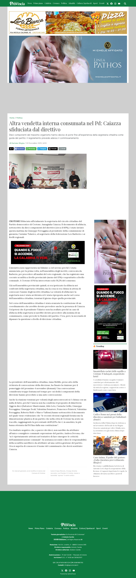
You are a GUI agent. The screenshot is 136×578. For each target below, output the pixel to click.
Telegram (43, 148)
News (30, 3)
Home (12, 118)
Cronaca (56, 3)
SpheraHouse (72, 574)
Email (63, 148)
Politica (64, 3)
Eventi (101, 3)
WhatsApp (31, 148)
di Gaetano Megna (16, 143)
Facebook (20, 148)
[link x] (108, 3)
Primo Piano (39, 528)
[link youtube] (119, 3)
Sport (95, 3)
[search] (125, 3)
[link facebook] (111, 3)
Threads (54, 148)
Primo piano (38, 3)
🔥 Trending (98, 346)
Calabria (48, 3)
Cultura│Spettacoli (87, 528)
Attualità (72, 3)
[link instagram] (115, 3)
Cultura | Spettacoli (84, 3)
